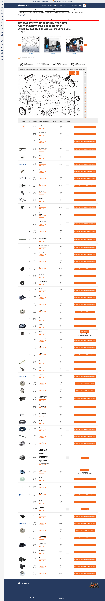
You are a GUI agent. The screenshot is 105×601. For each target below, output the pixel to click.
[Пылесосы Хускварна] (2, 53)
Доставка (37, 1)
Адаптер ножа (42, 442)
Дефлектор (41, 507)
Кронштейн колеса (43, 253)
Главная (20, 587)
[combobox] (52, 69)
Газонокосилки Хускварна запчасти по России (67, 9)
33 (85, 111)
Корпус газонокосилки (42, 405)
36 (85, 116)
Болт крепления (42, 413)
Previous (19, 45)
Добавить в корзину (85, 331)
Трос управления (43, 177)
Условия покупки (73, 5)
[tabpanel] (30, 45)
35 (85, 114)
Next (85, 45)
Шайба (40, 420)
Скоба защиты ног (43, 230)
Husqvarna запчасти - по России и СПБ (46, 9)
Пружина (41, 288)
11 (85, 85)
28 (85, 104)
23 (85, 100)
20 (85, 95)
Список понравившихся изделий (62, 1)
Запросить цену (85, 457)
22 (85, 98)
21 (85, 97)
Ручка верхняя (42, 132)
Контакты (46, 1)
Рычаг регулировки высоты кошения (43, 237)
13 (85, 89)
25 (85, 101)
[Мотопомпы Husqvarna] (2, 50)
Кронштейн (41, 191)
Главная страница (22, 9)
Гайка (40, 310)
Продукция (50, 5)
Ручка (40, 155)
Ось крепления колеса (42, 213)
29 (85, 106)
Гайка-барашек (42, 536)
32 (85, 109)
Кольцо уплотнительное (43, 485)
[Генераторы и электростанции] (2, 44)
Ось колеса (41, 303)
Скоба (40, 125)
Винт (40, 170)
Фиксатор (41, 296)
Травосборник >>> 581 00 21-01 (43, 397)
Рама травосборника (44, 339)
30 (85, 108)
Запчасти (44, 5)
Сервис (61, 5)
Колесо (40, 324)
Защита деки (42, 550)
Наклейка (41, 374)
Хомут (40, 162)
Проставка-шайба (43, 281)
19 (85, 93)
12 (85, 87)
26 (85, 103)
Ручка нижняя (42, 140)
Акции (80, 5)
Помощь (66, 5)
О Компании (21, 590)
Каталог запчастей (32, 9)
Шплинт (41, 198)
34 (85, 112)
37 (85, 117)
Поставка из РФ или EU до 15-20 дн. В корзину (85, 311)
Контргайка (41, 572)
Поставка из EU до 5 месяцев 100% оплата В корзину (84, 127)
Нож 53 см (41, 435)
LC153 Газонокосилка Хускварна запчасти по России (31, 11)
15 (85, 90)
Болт (40, 267)
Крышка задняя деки (44, 245)
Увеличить (31, 53)
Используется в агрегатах (42, 127)
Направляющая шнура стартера (43, 147)
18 (85, 92)
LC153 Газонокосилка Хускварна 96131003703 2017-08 (57, 11)
